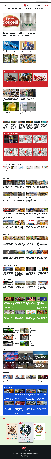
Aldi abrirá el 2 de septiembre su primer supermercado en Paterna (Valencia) (31, 199)
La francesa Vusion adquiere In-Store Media (31, 287)
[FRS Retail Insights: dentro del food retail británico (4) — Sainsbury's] (25, 152)
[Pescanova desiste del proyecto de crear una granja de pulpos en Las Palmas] (8, 269)
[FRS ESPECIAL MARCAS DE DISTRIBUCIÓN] (21, 167)
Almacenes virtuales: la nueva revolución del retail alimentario (44, 125)
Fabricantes (6, 206)
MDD (4, 350)
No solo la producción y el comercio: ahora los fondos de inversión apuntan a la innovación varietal (29, 126)
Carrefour (31, 0)
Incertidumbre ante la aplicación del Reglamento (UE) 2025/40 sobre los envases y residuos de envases (42, 258)
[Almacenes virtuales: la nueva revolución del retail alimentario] (44, 122)
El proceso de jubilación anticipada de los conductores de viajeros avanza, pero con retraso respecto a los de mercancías (30, 410)
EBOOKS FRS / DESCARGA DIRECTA (12, 164)
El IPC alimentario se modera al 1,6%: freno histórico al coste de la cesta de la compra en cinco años (19, 243)
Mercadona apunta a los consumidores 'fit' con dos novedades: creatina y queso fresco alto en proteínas (17, 364)
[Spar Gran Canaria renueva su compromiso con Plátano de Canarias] (8, 194)
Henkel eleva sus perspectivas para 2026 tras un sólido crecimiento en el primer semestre (31, 228)
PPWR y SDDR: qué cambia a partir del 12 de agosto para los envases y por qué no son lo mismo (31, 257)
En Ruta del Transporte (11, 387)
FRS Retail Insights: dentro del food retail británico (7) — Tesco (25, 144)
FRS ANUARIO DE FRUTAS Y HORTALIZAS (43, 170)
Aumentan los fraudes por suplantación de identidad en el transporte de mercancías (20, 396)
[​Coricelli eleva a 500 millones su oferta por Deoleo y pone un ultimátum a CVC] (19, 22)
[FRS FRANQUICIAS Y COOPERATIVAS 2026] (29, 167)
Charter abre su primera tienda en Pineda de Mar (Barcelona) (7, 187)
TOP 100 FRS (15, 0)
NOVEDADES (9, 8)
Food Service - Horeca (10, 295)
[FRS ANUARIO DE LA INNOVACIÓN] (6, 167)
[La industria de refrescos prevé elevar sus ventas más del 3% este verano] (19, 210)
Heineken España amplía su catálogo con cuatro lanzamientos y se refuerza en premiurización (10, 82)
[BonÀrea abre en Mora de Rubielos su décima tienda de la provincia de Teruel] (19, 194)
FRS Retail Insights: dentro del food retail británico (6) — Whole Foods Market (40, 144)
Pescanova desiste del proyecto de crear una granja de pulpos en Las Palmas (8, 273)
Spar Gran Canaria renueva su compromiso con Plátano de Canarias (8, 199)
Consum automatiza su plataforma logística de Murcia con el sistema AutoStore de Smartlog (42, 288)
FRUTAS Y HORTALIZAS (31, 8)
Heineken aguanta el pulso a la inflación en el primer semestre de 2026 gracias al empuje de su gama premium (42, 228)
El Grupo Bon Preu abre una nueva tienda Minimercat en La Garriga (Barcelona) (42, 199)
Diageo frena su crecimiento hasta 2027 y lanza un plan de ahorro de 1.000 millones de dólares (19, 228)
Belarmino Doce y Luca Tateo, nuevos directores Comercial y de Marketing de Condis (20, 380)
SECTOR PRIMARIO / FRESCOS (10, 265)
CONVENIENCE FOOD (37, 8)
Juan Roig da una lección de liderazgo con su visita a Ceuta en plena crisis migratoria (27, 51)
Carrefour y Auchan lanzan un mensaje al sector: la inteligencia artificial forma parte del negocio (21, 126)
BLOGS (33, 2)
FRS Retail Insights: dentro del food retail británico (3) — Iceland (39, 157)
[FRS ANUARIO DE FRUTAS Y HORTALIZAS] (44, 167)
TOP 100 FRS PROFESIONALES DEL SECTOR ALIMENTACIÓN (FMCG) (14, 171)
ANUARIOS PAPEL (16, 2)
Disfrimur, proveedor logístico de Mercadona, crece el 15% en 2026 (8, 287)
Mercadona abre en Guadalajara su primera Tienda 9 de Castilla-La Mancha (27, 99)
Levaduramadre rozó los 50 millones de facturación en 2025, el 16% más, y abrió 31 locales (27, 65)
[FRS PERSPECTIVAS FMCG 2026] (37, 167)
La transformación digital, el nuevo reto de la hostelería (20, 303)
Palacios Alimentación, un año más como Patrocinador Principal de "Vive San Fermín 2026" (40, 82)
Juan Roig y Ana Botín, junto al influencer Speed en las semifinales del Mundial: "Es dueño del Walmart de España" (42, 381)
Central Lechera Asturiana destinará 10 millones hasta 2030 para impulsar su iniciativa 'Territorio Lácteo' (42, 215)
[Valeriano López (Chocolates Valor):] (42, 299)
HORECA (42, 8)
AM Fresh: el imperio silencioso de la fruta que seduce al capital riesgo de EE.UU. (43, 273)
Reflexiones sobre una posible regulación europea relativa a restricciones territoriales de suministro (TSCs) (8, 258)
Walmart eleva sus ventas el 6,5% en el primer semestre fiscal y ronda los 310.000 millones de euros (11, 51)
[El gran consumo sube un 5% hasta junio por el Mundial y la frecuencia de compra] (31, 238)
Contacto (14, 453)
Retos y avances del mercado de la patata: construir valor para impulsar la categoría (31, 273)
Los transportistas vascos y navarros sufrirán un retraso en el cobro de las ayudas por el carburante (9, 408)
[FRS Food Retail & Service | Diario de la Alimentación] (25, 5)
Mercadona (27, 0)
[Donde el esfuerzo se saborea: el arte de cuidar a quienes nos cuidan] (31, 299)
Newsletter (45, 5)
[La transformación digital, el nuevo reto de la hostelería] (20, 299)
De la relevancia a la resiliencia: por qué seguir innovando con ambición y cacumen (19, 257)
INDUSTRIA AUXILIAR (8, 279)
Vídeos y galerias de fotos (12, 133)
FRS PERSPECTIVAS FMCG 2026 (37, 170)
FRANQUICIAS (20, 8)
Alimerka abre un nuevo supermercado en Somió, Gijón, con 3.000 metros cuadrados (30, 188)
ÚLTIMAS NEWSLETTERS (22, 2)
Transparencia (24, 453)
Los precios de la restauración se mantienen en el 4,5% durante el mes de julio (16, 337)
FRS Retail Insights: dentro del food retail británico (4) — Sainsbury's (25, 157)
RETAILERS (16, 8)
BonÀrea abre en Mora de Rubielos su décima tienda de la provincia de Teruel (19, 199)
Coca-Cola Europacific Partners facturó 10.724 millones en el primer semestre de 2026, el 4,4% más (8, 216)
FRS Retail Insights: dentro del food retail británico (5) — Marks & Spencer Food (10, 158)
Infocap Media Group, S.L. (26, 455)
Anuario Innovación (11, 0)
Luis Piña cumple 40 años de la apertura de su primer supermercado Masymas (10, 65)
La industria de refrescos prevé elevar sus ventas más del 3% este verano (19, 215)
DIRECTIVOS (6, 373)
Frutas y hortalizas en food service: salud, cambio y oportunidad (9, 317)
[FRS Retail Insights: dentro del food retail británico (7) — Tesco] (25, 139)
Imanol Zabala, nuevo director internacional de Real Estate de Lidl (8, 380)
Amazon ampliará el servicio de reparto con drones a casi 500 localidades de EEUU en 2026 (42, 188)
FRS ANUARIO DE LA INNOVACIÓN (6, 170)
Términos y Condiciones (30, 453)
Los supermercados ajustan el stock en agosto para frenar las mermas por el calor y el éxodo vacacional (14, 126)
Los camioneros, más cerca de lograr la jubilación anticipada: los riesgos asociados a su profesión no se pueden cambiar (31, 397)
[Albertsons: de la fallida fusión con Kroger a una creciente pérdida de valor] (6, 122)
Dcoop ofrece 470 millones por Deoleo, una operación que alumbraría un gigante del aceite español (27, 112)
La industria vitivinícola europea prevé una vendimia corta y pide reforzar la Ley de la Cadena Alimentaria (32, 344)
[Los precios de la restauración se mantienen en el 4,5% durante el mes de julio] (8, 337)
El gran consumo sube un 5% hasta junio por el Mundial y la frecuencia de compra (31, 243)
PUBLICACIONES (6, 418)
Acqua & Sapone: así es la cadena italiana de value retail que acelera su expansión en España (10, 145)
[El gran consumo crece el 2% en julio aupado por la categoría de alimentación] (8, 238)
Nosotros (17, 453)
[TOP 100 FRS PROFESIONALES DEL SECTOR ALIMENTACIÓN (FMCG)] (14, 167)
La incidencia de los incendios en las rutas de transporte (41, 408)
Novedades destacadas (10, 71)
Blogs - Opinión (7, 119)
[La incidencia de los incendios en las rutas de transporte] (42, 403)
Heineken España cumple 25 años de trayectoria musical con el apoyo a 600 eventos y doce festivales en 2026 (16, 331)
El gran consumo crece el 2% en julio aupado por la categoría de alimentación (8, 243)
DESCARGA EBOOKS (28, 2)
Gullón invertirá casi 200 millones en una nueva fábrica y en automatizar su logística (40, 357)
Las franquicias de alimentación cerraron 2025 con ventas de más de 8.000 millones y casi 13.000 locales (10, 99)
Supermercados (23, 0)
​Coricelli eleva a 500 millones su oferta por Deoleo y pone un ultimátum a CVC (19, 34)
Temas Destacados (5, 0)
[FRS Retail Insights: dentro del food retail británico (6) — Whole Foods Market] (40, 139)
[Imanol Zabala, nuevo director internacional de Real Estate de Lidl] (8, 377)
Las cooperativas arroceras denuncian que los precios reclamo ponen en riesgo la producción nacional (19, 274)
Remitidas (34, 0)
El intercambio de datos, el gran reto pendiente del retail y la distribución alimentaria (37, 126)
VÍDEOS (36, 2)
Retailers (6, 179)
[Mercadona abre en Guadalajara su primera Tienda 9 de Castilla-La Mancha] (28, 93)
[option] (6, 125)
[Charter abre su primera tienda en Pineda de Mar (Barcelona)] (8, 182)
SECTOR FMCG (6, 234)
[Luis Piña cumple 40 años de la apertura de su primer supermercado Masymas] (11, 58)
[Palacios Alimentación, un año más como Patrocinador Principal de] (40, 77)
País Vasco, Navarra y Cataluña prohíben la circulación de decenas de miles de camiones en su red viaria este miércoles (9, 397)
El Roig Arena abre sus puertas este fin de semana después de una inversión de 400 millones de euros (20, 318)
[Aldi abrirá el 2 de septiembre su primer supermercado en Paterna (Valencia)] (31, 194)
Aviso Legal (20, 453)
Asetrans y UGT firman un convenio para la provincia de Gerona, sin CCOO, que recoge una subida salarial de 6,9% (42, 397)
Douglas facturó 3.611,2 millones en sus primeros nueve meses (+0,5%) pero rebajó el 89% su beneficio (19, 188)
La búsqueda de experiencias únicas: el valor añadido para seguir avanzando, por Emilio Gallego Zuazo (30, 319)
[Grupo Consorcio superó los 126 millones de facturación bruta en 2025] (31, 210)
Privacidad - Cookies (35, 453)
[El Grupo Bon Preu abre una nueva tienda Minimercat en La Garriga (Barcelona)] (42, 194)
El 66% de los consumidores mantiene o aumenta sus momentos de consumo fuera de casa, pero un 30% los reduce (9, 305)
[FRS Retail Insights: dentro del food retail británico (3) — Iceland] (40, 152)
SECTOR (13, 8)
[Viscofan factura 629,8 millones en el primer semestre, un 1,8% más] (20, 283)
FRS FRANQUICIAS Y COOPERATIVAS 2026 (29, 170)
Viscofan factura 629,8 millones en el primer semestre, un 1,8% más (19, 287)
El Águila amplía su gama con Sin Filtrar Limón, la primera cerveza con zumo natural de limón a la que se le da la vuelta (25, 83)
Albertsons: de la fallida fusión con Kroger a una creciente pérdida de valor (6, 126)
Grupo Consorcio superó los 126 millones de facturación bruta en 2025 (31, 215)
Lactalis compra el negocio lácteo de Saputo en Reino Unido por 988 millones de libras (8, 228)
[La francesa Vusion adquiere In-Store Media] (31, 283)
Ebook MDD (19, 0)
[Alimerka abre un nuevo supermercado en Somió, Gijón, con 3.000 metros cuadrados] (31, 182)
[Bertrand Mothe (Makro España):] (31, 377)
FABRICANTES (25, 8)
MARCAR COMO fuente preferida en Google (42, 0)
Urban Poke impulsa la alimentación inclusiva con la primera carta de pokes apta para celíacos (42, 318)
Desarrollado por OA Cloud (25, 456)
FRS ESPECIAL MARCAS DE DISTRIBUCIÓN (20, 170)
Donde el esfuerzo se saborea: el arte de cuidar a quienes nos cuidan (31, 303)
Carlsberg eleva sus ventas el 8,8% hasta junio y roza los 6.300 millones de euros (10, 112)
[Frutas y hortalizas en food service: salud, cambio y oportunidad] (9, 312)
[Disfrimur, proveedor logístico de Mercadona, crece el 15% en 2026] (8, 283)
